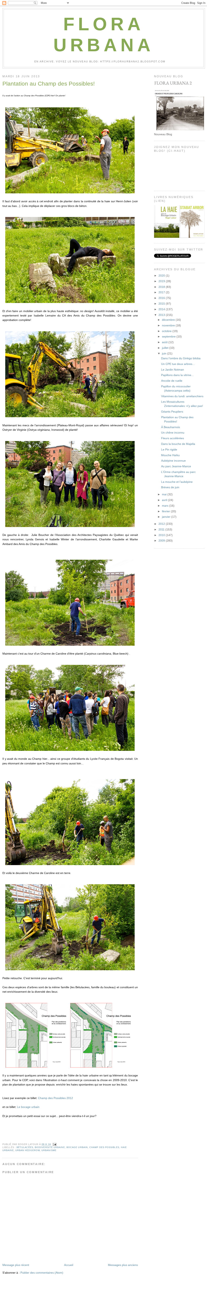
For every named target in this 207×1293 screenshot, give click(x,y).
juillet (165, 347)
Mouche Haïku (170, 455)
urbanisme (48, 1150)
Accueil (68, 1265)
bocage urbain (77, 1147)
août (165, 342)
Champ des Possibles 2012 (55, 1098)
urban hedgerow (27, 1150)
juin (164, 353)
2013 (162, 314)
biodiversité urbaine (50, 1147)
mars (165, 505)
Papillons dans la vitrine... (177, 375)
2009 (162, 540)
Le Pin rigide (169, 449)
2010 (162, 535)
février (166, 511)
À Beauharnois (170, 427)
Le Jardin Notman (172, 369)
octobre (167, 331)
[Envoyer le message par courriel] (54, 1144)
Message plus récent (15, 1265)
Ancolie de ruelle (171, 380)
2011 (161, 529)
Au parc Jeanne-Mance (176, 466)
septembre (169, 336)
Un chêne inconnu (172, 432)
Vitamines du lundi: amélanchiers (182, 396)
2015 (162, 303)
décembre (169, 319)
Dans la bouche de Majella (178, 443)
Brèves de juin (170, 487)
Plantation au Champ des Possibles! (48, 84)
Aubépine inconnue (173, 460)
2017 (162, 292)
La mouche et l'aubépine (177, 481)
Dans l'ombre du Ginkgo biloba (181, 358)
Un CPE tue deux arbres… (178, 364)
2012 (162, 523)
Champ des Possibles (104, 1147)
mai (164, 494)
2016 (162, 298)
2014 (162, 309)
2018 (162, 286)
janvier (166, 516)
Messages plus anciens (123, 1265)
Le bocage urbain (28, 1107)
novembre (169, 325)
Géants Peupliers (172, 411)
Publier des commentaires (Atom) (41, 1272)
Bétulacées (25, 1147)
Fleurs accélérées (172, 438)
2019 (162, 281)
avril (165, 500)
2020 (162, 275)
